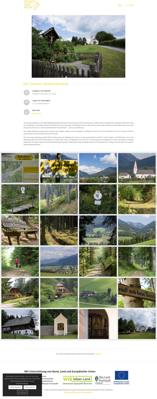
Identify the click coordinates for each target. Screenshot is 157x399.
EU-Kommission (86, 392)
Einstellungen (22, 392)
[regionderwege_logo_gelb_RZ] (32, 5)
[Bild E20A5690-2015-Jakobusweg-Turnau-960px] (20, 231)
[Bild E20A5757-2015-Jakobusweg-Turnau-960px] (98, 324)
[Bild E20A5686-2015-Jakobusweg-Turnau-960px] (137, 200)
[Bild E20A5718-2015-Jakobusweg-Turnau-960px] (20, 293)
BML (66, 392)
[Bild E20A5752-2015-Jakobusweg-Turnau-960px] (20, 168)
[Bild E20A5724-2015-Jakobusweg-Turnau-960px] (59, 293)
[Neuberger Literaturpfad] (155, 200)
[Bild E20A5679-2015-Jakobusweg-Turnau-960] (137, 168)
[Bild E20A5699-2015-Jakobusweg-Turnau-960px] (137, 231)
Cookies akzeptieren (15, 387)
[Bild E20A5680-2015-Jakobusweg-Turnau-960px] (20, 200)
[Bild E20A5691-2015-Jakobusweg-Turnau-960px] (59, 231)
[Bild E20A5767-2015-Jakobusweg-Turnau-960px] (137, 324)
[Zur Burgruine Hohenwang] (1, 200)
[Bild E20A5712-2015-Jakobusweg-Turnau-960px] (98, 262)
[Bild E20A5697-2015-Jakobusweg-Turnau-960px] (98, 231)
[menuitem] (119, 5)
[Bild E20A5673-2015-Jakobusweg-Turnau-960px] (98, 168)
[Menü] (119, 5)
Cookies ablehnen (30, 387)
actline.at (98, 354)
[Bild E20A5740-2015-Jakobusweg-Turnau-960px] (137, 293)
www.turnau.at (37, 113)
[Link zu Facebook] (126, 5)
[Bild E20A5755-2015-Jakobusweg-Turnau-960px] (59, 324)
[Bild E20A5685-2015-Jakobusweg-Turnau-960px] (98, 200)
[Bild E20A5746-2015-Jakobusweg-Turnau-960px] (20, 324)
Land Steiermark (74, 392)
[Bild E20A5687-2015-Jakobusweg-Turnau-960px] (59, 168)
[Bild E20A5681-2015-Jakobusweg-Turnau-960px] (59, 200)
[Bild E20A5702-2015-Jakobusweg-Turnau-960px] (59, 262)
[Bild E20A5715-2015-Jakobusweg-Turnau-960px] (137, 262)
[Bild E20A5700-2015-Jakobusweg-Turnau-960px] (20, 262)
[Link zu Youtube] (132, 5)
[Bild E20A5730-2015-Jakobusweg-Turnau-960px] (98, 293)
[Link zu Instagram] (129, 5)
